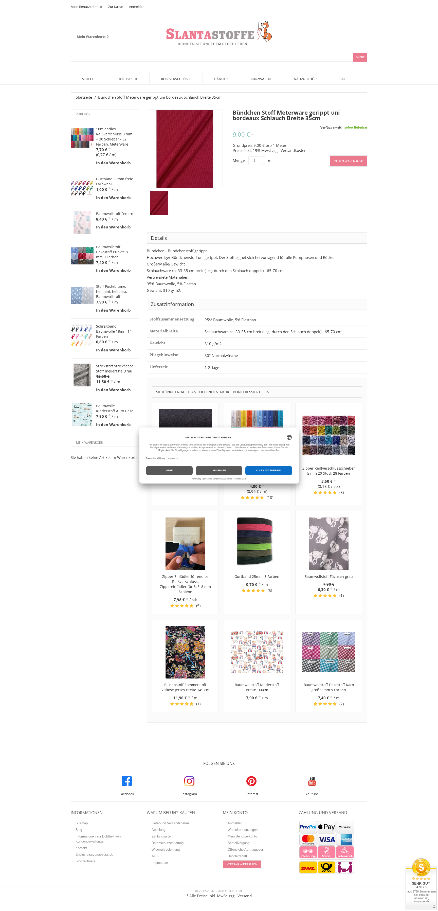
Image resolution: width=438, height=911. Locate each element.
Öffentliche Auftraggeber (245, 849)
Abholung (158, 830)
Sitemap (82, 823)
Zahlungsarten (162, 836)
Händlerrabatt (237, 856)
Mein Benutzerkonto (86, 6)
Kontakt (81, 848)
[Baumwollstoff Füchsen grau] (328, 543)
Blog (79, 830)
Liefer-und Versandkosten (170, 823)
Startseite (84, 97)
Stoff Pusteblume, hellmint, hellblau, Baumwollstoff (111, 291)
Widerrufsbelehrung (166, 849)
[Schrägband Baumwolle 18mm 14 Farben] (82, 335)
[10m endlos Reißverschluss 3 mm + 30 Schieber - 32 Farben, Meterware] (82, 138)
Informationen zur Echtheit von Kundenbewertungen (98, 838)
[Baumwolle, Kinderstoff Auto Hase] (82, 414)
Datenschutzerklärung (168, 843)
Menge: (239, 160)
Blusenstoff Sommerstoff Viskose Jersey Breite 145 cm (185, 687)
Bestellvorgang (238, 843)
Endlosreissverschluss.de (94, 854)
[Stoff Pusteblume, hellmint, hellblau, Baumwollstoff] (82, 295)
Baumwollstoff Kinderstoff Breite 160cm (257, 687)
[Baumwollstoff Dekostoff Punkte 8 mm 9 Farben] (82, 255)
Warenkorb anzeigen (243, 830)
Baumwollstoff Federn (114, 213)
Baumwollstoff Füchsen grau (328, 576)
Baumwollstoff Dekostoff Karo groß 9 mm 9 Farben (329, 687)
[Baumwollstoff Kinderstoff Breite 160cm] (257, 652)
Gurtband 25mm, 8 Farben (256, 576)
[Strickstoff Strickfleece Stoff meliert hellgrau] (82, 375)
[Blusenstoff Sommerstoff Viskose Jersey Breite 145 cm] (185, 652)
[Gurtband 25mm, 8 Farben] (257, 543)
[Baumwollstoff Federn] (82, 222)
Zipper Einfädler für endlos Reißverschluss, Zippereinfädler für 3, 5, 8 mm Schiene (185, 584)
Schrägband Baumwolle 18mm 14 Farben (114, 331)
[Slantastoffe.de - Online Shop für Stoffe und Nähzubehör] (219, 33)
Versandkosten (293, 150)
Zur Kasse (115, 6)
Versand (245, 895)
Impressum (160, 863)
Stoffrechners (85, 861)
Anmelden (136, 6)
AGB (155, 856)
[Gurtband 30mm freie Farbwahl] (82, 187)
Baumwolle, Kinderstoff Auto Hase (114, 408)
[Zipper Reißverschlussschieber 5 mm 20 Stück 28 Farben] (328, 435)
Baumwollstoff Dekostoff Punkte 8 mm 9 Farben (112, 251)
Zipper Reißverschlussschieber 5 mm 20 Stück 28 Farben (328, 471)
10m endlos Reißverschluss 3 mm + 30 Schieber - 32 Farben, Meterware (114, 137)
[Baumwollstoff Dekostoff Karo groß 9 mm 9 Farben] (328, 652)
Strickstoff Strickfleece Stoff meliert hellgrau (114, 368)
